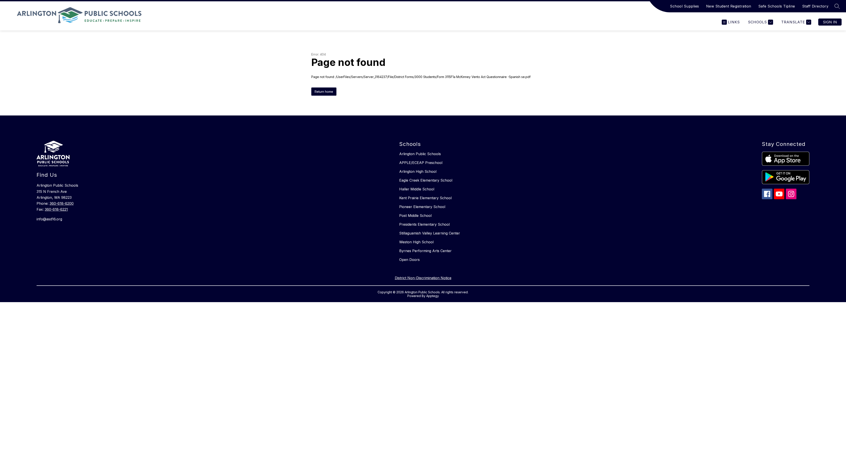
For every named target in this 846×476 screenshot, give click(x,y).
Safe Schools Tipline (776, 6)
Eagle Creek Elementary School (425, 180)
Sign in (830, 22)
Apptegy (432, 296)
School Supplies (684, 6)
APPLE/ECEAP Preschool (420, 162)
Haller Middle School (416, 189)
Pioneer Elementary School (422, 207)
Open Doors (409, 259)
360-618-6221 (56, 209)
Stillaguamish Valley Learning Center (429, 233)
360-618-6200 (62, 203)
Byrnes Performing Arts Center (425, 251)
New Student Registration (728, 6)
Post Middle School (415, 215)
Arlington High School (417, 171)
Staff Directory (815, 6)
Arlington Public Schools (420, 154)
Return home (324, 91)
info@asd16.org (49, 219)
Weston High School (416, 242)
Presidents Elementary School (424, 224)
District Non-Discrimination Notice (423, 278)
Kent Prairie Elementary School (425, 198)
